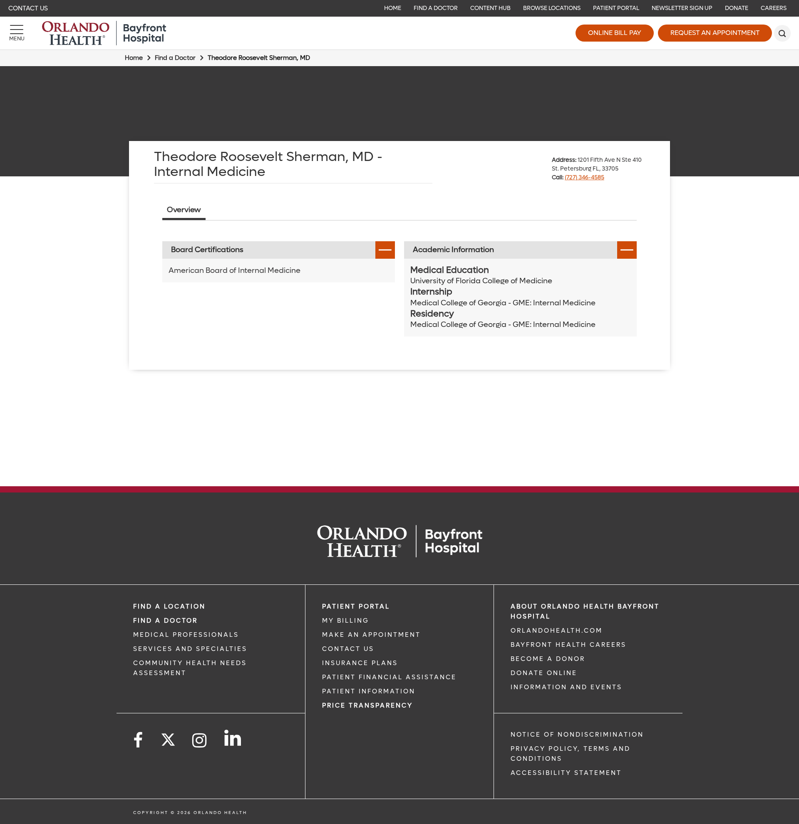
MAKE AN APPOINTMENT (371, 635)
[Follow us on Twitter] (168, 737)
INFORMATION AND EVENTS (566, 687)
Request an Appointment (714, 32)
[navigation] (399, 8)
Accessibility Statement (566, 773)
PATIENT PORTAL (356, 606)
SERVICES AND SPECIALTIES (190, 649)
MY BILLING (345, 620)
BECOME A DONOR (548, 659)
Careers (774, 8)
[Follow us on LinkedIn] (233, 738)
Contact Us (28, 8)
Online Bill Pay (614, 32)
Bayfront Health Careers (568, 645)
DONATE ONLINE (544, 673)
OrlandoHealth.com (557, 630)
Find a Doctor (436, 8)
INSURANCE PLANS (360, 663)
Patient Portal (616, 8)
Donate (736, 8)
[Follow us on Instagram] (200, 741)
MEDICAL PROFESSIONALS (186, 635)
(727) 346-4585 (584, 177)
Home (392, 8)
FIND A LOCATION (169, 606)
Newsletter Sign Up (682, 8)
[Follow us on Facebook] (138, 741)
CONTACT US (348, 649)
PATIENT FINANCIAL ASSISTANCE (389, 677)
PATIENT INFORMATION (368, 691)
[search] (782, 33)
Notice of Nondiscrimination (577, 734)
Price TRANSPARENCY (367, 705)
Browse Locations (552, 8)
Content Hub (490, 8)
